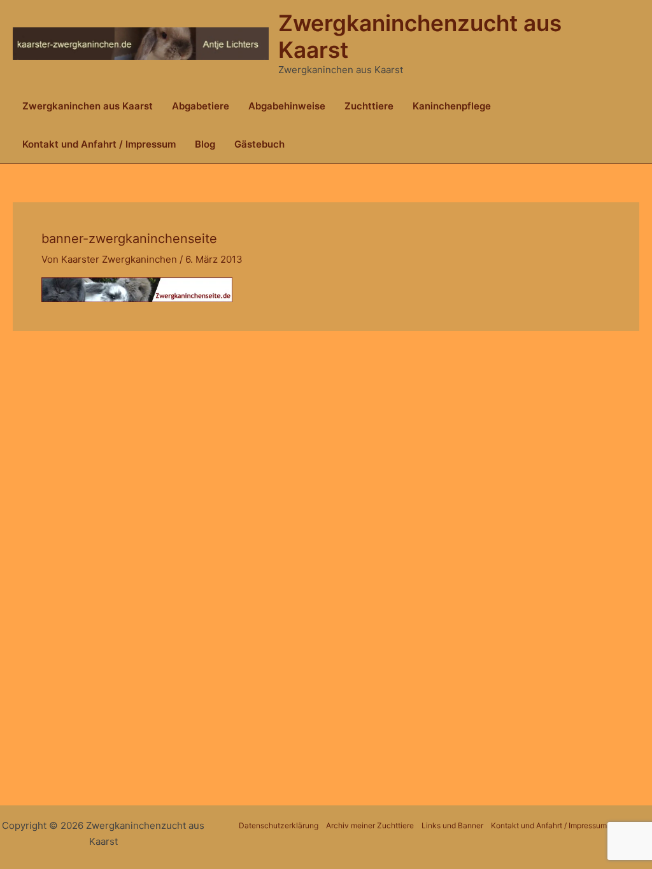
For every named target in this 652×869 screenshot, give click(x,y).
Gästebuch (259, 144)
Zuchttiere (368, 106)
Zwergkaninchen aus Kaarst (87, 106)
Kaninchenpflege (452, 106)
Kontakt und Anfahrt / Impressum (99, 144)
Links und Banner (452, 825)
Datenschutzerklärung (278, 825)
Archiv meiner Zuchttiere (370, 825)
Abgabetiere (200, 106)
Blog (205, 144)
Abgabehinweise (286, 106)
